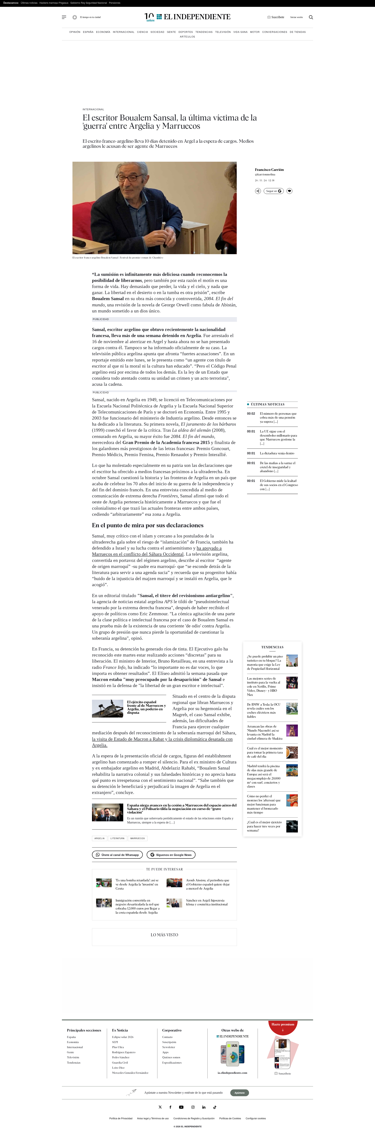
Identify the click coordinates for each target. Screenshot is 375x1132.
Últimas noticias (29, 2)
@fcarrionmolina (265, 174)
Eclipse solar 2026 (123, 1037)
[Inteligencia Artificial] (233, 1065)
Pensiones (114, 2)
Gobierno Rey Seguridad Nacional (88, 2)
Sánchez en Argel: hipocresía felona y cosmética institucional (207, 902)
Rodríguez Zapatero (123, 1052)
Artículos (187, 36)
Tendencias (204, 31)
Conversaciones (274, 31)
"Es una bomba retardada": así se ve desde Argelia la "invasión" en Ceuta (137, 884)
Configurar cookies (256, 1118)
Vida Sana (240, 31)
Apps (165, 1052)
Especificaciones (172, 1062)
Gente (171, 31)
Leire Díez (118, 1067)
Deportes (186, 31)
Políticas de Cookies (230, 1118)
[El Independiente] (187, 17)
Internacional (124, 31)
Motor (255, 31)
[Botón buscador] (311, 17)
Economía (103, 31)
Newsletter (168, 1047)
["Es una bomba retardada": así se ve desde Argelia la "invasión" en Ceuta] (104, 884)
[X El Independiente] (160, 1107)
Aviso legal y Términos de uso (153, 1118)
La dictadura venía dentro (277, 453)
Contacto (167, 1037)
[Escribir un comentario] (289, 191)
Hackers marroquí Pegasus (53, 2)
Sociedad (157, 31)
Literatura (118, 838)
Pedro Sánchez (120, 1057)
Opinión (74, 31)
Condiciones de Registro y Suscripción (194, 1118)
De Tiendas (298, 31)
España (88, 31)
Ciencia (142, 31)
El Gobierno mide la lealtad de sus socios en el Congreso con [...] (279, 485)
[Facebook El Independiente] (170, 1107)
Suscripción (169, 1042)
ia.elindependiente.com (232, 1072)
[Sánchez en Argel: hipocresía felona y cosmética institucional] (174, 907)
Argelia (100, 838)
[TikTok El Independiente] (214, 1108)
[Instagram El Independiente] (193, 1107)
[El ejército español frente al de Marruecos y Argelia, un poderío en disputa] (107, 708)
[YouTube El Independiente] (181, 1107)
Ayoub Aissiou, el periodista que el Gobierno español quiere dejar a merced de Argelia (208, 884)
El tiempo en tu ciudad (90, 17)
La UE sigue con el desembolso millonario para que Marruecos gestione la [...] (278, 437)
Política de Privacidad (120, 1118)
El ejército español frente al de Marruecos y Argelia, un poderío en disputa (146, 707)
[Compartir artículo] (258, 191)
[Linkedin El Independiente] (203, 1107)
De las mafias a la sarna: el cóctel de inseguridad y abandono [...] (277, 467)
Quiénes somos (171, 1057)
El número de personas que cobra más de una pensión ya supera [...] (278, 418)
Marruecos (137, 838)
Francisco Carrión (269, 169)
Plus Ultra (118, 1047)
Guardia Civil (120, 1062)
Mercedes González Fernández (130, 1072)
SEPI (115, 1042)
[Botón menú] (64, 17)
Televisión (223, 31)
